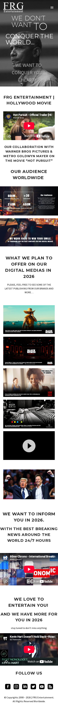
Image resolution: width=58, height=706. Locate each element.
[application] (29, 445)
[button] (29, 445)
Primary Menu (52, 7)
